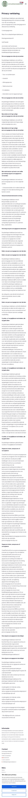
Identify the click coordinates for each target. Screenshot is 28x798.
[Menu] (25, 4)
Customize (14, 790)
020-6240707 (6, 759)
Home (3, 770)
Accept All (14, 786)
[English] (23, 2)
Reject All (14, 794)
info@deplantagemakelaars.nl (9, 761)
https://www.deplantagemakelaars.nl (12, 34)
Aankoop (4, 772)
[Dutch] (21, 2)
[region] (14, 785)
